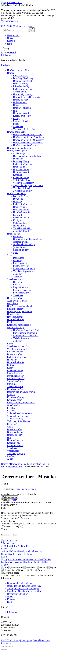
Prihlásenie (6, 55)
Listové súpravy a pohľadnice (21, 402)
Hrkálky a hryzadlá (22, 107)
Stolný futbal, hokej (22, 180)
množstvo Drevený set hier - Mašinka (18, 494)
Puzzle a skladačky (22, 290)
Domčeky (17, 201)
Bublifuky (18, 236)
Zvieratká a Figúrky (22, 191)
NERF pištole (19, 225)
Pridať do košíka (9, 497)
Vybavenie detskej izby (24, 129)
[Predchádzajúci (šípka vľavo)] (2, 649)
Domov (4, 464)
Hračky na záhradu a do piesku (27, 239)
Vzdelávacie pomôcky (23, 271)
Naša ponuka (13, 35)
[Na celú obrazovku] (5, 646)
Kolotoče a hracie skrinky (19, 325)
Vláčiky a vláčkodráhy (23, 183)
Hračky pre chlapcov (17, 150)
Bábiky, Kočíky (20, 75)
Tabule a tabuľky (15, 418)
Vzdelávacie (13, 451)
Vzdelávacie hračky (22, 188)
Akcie (10, 459)
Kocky (16, 118)
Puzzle (16, 124)
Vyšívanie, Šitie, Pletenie (18, 421)
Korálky (11, 394)
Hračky (10, 73)
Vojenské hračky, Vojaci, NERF (28, 185)
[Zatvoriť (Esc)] (11, 646)
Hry (15, 110)
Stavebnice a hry (15, 279)
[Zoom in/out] (2, 646)
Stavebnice (18, 126)
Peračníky (17, 260)
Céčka (10, 426)
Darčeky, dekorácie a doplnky (27, 156)
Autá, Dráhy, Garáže (17, 300)
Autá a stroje (19, 153)
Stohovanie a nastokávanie (25, 335)
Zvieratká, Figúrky (22, 231)
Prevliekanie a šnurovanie (25, 333)
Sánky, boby (19, 247)
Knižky (10, 365)
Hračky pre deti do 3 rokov (26, 145)
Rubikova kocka (15, 445)
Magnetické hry (20, 287)
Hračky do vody (20, 99)
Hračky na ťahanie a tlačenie (26, 330)
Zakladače (18, 274)
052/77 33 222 (8, 26)
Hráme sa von (19, 105)
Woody (14, 500)
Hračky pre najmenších (18, 70)
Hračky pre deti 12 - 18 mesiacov (28, 137)
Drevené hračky (20, 83)
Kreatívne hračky (21, 177)
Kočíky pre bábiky (22, 116)
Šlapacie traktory (21, 250)
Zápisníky (17, 276)
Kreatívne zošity (14, 400)
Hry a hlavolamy (21, 169)
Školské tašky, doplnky (24, 268)
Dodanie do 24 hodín (26, 489)
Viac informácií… (9, 21)
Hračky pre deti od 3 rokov (20, 148)
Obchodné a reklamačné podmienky (24, 586)
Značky (10, 456)
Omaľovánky (13, 405)
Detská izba (18, 258)
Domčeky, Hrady (21, 161)
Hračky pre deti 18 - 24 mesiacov (28, 140)
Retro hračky (13, 424)
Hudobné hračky (15, 440)
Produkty (5, 65)
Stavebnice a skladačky (18, 346)
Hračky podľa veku (16, 132)
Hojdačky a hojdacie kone (19, 311)
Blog (9, 43)
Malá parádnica (20, 223)
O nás (10, 38)
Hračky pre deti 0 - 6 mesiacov (27, 134)
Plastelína (11, 410)
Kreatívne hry (13, 442)
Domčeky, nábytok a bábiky (20, 306)
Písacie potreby (20, 263)
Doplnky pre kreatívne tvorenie (21, 392)
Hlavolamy (18, 282)
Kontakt (11, 40)
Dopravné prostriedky (23, 81)
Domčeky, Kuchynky (23, 78)
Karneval (17, 174)
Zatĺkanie (17, 341)
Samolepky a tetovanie (17, 416)
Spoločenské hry (21, 292)
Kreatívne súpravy (15, 397)
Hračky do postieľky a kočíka (27, 97)
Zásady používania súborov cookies (24, 591)
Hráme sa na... (20, 102)
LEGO (16, 284)
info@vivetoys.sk (23, 26)
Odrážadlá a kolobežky (24, 244)
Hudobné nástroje (21, 113)
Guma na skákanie (16, 432)
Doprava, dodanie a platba (19, 583)
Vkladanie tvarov (21, 338)
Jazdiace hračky (20, 241)
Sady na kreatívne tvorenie (19, 413)
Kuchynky (18, 220)
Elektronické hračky (22, 89)
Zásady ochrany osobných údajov (23, 588)
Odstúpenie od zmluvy (17, 594)
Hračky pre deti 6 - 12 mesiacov (28, 142)
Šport (15, 252)
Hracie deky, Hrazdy (23, 94)
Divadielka (18, 158)
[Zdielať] (8, 646)
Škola (9, 255)
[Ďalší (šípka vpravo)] (5, 649)
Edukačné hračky (21, 86)
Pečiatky (11, 408)
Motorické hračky (21, 121)
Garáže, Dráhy (20, 91)
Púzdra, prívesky (21, 266)
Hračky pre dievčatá (16, 193)
